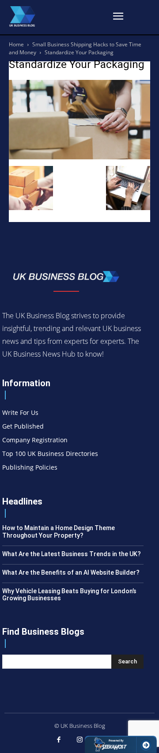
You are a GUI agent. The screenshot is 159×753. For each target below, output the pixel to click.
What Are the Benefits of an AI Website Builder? (71, 572)
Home (16, 44)
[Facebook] (58, 740)
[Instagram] (79, 740)
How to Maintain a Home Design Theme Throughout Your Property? (58, 531)
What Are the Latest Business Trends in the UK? (71, 553)
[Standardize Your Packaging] (79, 157)
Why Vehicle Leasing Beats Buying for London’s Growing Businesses (69, 594)
